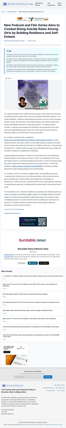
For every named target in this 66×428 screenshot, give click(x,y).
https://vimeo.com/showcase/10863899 (27, 166)
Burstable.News (11, 11)
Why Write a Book (59, 385)
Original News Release (11, 213)
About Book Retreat (39, 4)
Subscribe (48, 377)
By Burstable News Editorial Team (14, 40)
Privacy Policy (51, 390)
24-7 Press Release (18, 209)
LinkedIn (33, 263)
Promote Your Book (48, 388)
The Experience (51, 4)
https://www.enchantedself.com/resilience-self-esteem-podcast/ (28, 140)
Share (9, 78)
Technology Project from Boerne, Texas (52, 424)
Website (22, 263)
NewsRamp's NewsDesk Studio (29, 424)
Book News (60, 4)
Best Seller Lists (60, 388)
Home (31, 4)
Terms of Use (61, 390)
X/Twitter (45, 263)
